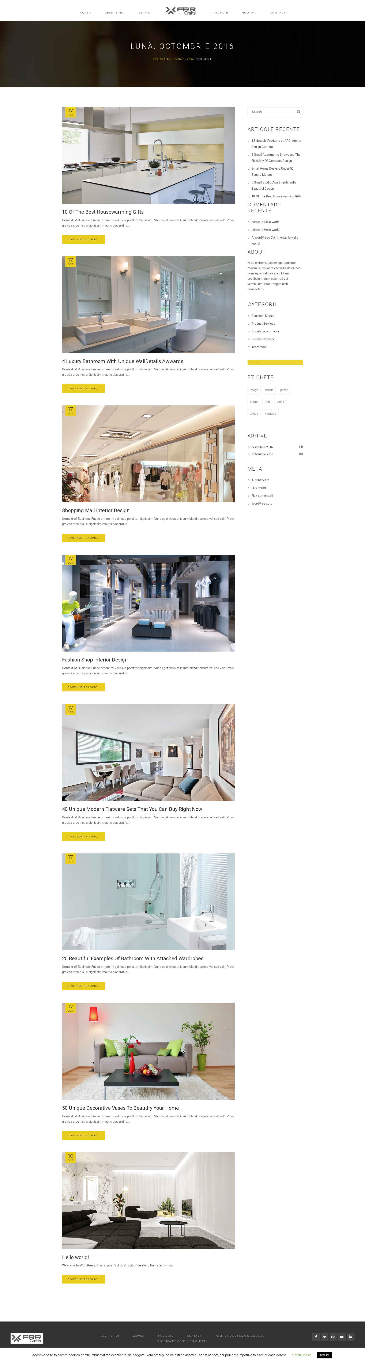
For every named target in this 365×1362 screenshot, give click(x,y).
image (254, 390)
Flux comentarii (262, 496)
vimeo (254, 413)
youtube (270, 413)
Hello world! (272, 222)
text (267, 402)
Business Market (263, 316)
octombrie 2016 (263, 454)
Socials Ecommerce (265, 331)
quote (254, 402)
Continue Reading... (83, 239)
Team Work (259, 347)
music (269, 390)
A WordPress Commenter (269, 237)
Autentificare (260, 480)
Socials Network (263, 339)
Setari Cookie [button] (302, 1355)
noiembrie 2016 (262, 447)
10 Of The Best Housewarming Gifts (277, 196)
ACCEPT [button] (324, 1355)
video (280, 402)
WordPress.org (262, 503)
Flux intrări (259, 488)
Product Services (263, 323)
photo (284, 390)
